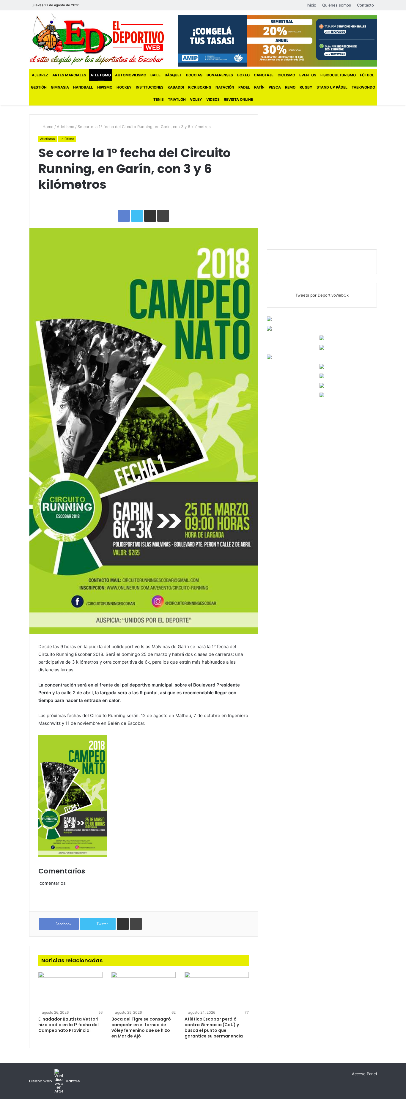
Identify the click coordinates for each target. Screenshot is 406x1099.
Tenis (158, 99)
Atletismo (100, 75)
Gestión (39, 87)
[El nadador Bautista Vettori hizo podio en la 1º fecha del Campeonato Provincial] (70, 990)
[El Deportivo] (96, 39)
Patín (259, 87)
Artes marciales (69, 75)
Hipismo (104, 87)
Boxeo (243, 75)
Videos (213, 99)
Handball (83, 87)
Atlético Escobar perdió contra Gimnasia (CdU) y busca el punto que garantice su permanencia (214, 1027)
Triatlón (177, 99)
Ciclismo (286, 75)
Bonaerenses (220, 75)
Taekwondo (363, 87)
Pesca (275, 87)
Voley (196, 99)
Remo (290, 87)
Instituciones (149, 87)
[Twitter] (97, 5)
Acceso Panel (364, 1073)
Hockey (124, 87)
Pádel (244, 87)
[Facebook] (88, 5)
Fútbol (367, 75)
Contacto (365, 5)
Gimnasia (60, 87)
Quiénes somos (336, 5)
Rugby (306, 87)
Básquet (173, 75)
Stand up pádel (332, 87)
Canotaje (263, 75)
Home (47, 126)
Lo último (67, 139)
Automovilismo (130, 75)
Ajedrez (40, 75)
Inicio (311, 5)
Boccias (194, 75)
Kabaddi (176, 87)
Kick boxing (199, 87)
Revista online (238, 99)
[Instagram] (106, 5)
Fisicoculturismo (338, 75)
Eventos (307, 75)
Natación (224, 87)
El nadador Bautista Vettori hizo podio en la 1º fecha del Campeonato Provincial (68, 1024)
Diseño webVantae (54, 1081)
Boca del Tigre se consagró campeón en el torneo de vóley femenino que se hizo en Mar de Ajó (141, 1027)
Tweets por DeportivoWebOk (322, 295)
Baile (155, 75)
